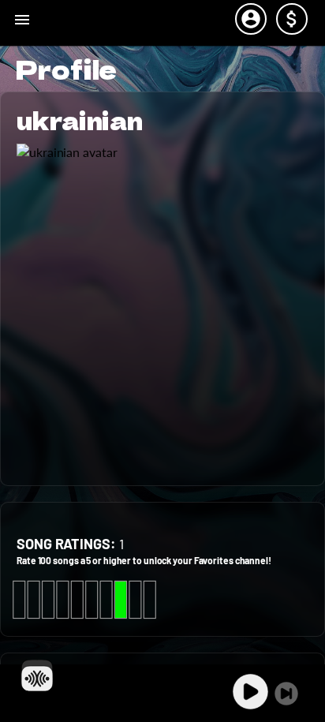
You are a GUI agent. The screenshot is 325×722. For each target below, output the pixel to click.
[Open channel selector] (37, 675)
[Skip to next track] (286, 693)
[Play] (250, 691)
